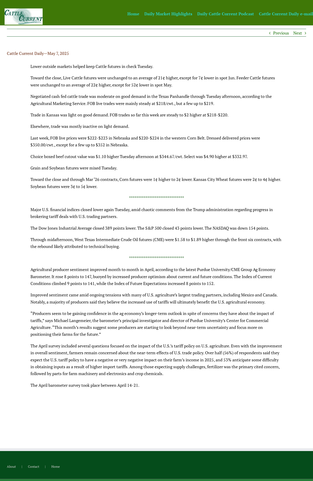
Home (55, 466)
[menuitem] (135, 13)
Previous (281, 33)
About (11, 466)
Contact (33, 466)
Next (297, 33)
